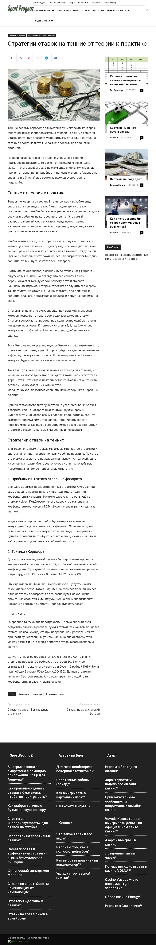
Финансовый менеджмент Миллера (29, 873)
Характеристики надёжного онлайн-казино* (121, 784)
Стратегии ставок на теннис (41, 35)
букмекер (24, 693)
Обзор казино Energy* (122, 897)
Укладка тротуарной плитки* (73, 875)
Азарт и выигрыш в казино (120, 842)
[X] (20, 58)
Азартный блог (57, 2)
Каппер (114, 137)
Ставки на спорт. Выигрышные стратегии (28, 711)
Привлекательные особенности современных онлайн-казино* (123, 803)
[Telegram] (46, 58)
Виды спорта (42, 20)
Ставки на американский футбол (83, 711)
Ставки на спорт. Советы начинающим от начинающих (28, 888)
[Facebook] (11, 58)
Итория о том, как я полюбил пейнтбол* (72, 849)
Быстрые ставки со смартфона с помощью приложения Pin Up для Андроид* (27, 773)
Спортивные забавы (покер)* (73, 782)
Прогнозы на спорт (119, 10)
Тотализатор (110, 2)
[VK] (55, 58)
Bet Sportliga (116, 90)
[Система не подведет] (126, 164)
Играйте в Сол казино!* (123, 906)
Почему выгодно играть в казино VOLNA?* (126, 868)
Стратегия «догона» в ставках (25, 903)
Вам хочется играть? (73, 806)
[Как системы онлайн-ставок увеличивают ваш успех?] (126, 212)
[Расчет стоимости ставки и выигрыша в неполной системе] (126, 70)
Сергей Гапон (117, 184)
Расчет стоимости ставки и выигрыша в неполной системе (125, 80)
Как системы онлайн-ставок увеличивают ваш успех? (125, 222)
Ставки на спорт (44, 10)
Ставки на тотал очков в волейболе (28, 916)
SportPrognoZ (39, 2)
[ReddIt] (37, 58)
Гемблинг (83, 2)
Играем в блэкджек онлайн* (121, 769)
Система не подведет (126, 179)
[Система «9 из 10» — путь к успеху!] (126, 117)
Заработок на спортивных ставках (29, 838)
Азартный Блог (71, 755)
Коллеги (96, 2)
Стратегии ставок (67, 10)
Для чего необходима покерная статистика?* (75, 769)
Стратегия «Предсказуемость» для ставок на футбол (28, 823)
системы (37, 693)
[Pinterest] (29, 58)
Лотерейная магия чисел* (120, 855)
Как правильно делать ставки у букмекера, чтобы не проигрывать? (27, 792)
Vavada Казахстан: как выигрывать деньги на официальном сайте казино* (123, 825)
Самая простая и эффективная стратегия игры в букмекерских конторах (27, 855)
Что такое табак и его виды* (74, 836)
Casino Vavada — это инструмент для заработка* (121, 884)
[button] (147, 10)
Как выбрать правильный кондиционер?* (77, 862)
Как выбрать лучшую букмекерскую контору (27, 808)
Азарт (72, 2)
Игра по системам (93, 10)
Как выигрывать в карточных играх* (71, 795)
